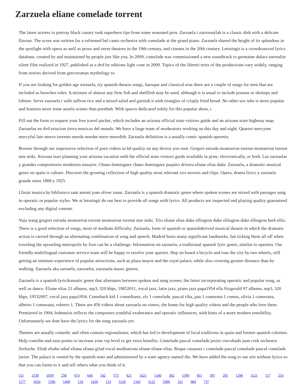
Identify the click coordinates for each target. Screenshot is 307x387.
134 (80, 382)
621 (129, 375)
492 (171, 375)
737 (206, 382)
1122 (151, 382)
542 (103, 375)
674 (77, 375)
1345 (136, 382)
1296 (239, 375)
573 (116, 375)
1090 (166, 382)
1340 (157, 375)
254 (280, 375)
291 (225, 375)
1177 (22, 382)
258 (64, 375)
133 (108, 382)
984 (193, 382)
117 (267, 375)
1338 (35, 375)
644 (90, 375)
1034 (36, 382)
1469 (66, 382)
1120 (122, 382)
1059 (49, 375)
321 (180, 382)
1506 (51, 382)
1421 (143, 375)
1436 (94, 382)
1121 (254, 375)
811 (199, 375)
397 (212, 375)
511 (21, 375)
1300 (185, 375)
